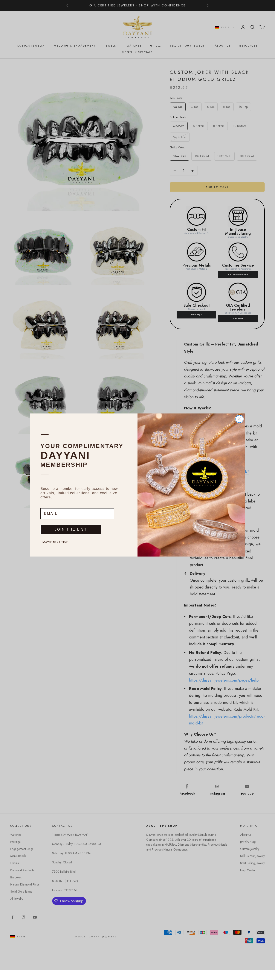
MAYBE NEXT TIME (55, 542)
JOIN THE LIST (71, 529)
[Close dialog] (239, 419)
